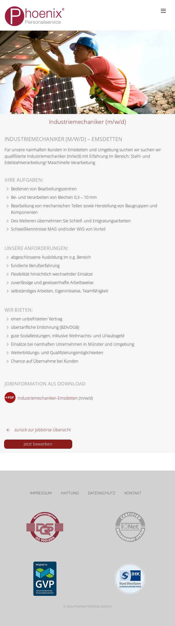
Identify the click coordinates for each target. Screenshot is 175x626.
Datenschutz (102, 493)
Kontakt (133, 493)
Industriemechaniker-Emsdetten (48, 398)
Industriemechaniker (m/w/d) (87, 121)
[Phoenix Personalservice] (35, 25)
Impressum (41, 493)
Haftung (70, 493)
